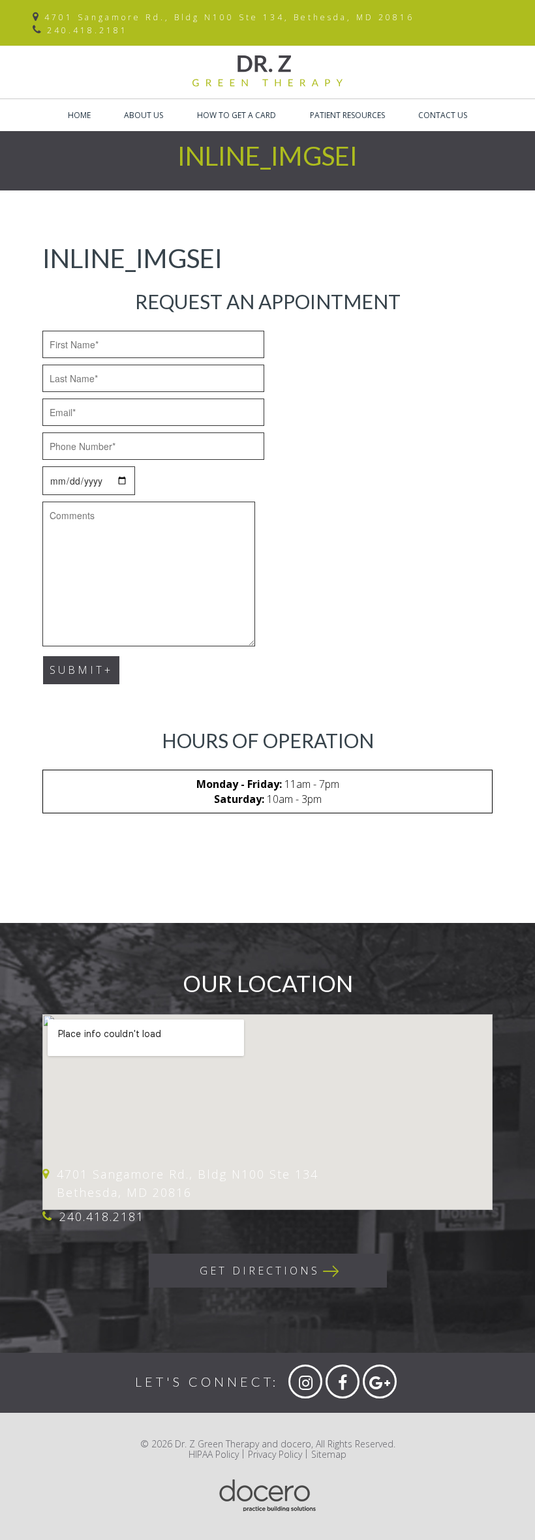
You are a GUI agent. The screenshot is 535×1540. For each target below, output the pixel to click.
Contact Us (442, 115)
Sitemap (328, 1454)
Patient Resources (347, 115)
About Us (143, 115)
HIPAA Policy (214, 1454)
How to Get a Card (236, 115)
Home (79, 115)
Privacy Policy (275, 1454)
